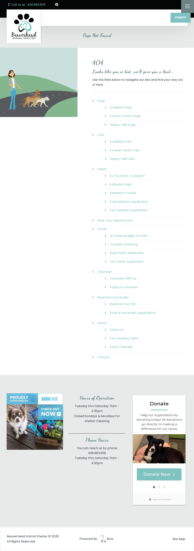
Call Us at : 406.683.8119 (27, 4)
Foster (102, 229)
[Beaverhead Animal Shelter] (23, 26)
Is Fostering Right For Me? (129, 236)
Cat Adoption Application (129, 210)
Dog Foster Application (127, 253)
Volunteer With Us (123, 278)
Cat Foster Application (127, 261)
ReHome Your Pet (123, 304)
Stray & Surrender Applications (133, 313)
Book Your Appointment (115, 220)
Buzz (109, 539)
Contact (103, 357)
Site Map (178, 539)
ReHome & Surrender (113, 297)
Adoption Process (123, 193)
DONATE (180, 17)
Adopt (102, 169)
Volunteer (104, 272)
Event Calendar (121, 347)
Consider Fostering (124, 244)
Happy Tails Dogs (122, 124)
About (101, 323)
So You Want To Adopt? (127, 176)
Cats (100, 135)
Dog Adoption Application (129, 201)
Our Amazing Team (124, 338)
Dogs (101, 101)
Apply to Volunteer (124, 287)
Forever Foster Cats (125, 150)
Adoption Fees (120, 184)
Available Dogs (121, 107)
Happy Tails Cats (122, 159)
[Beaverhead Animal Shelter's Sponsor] (35, 421)
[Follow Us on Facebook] (56, 4)
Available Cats (120, 141)
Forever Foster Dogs (125, 116)
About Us (116, 329)
